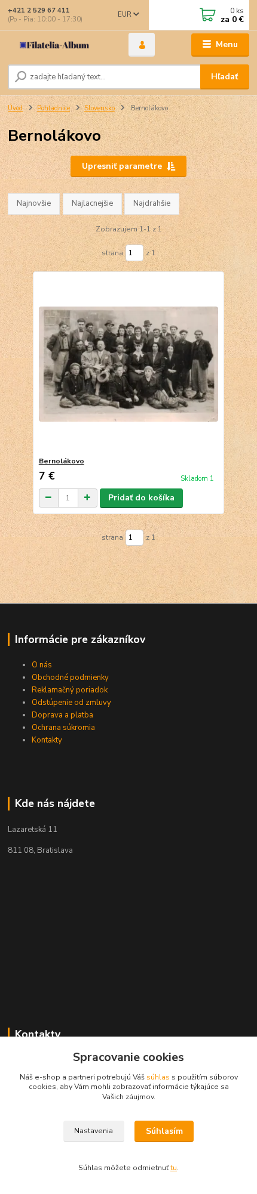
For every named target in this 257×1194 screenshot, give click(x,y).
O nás (42, 665)
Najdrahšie (151, 203)
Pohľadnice (53, 108)
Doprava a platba (63, 715)
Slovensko (99, 108)
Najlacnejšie (92, 203)
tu (173, 1168)
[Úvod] (58, 45)
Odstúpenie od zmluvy (71, 702)
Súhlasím (164, 1131)
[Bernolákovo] (129, 364)
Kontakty (47, 740)
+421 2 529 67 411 (39, 10)
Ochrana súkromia (63, 727)
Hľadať (224, 76)
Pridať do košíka (141, 497)
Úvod (15, 108)
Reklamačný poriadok (70, 690)
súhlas (158, 1077)
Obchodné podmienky (70, 677)
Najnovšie (34, 203)
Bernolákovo (61, 461)
